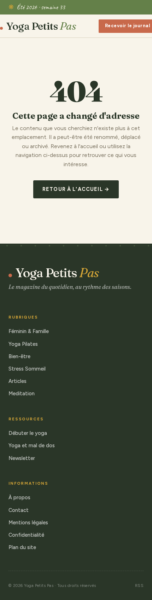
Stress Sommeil (27, 369)
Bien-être (19, 356)
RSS (139, 585)
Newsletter (21, 458)
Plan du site (22, 547)
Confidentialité (26, 535)
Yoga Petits (41, 26)
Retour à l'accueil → (76, 189)
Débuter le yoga (27, 433)
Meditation (21, 393)
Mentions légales (28, 522)
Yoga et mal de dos (31, 445)
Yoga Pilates (23, 344)
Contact (18, 510)
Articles (17, 381)
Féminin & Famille (28, 331)
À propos (19, 497)
